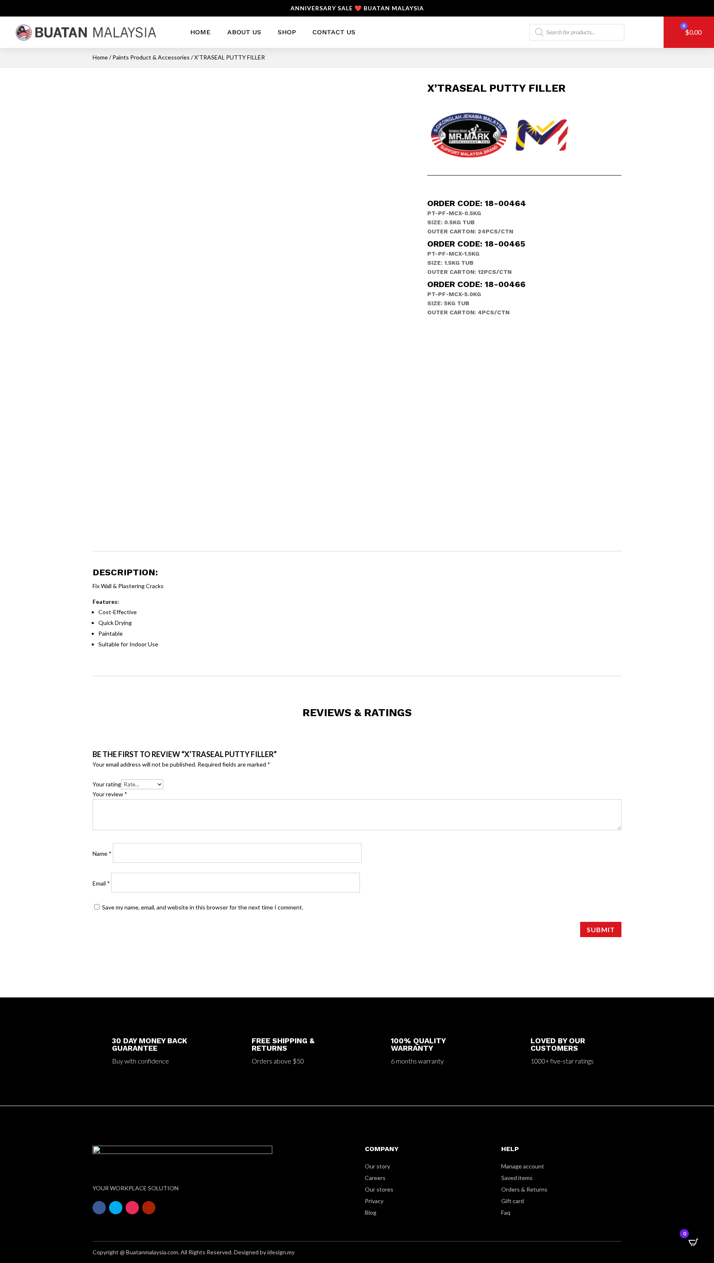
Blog (370, 1212)
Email (101, 883)
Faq (505, 1212)
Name (102, 853)
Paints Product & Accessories (151, 57)
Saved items (517, 1177)
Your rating (107, 784)
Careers (375, 1177)
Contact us (333, 32)
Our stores (379, 1189)
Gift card (512, 1200)
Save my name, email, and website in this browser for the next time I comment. (202, 907)
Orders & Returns (524, 1189)
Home (200, 32)
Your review (110, 794)
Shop (287, 32)
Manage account (522, 1166)
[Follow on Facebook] (99, 1207)
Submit (601, 929)
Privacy (374, 1200)
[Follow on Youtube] (148, 1207)
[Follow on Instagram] (132, 1207)
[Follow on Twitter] (115, 1207)
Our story (377, 1166)
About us (244, 32)
